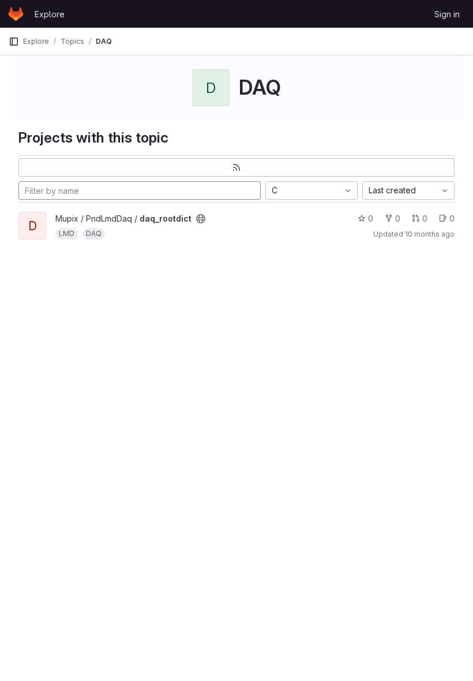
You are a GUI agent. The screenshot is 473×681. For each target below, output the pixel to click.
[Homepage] (15, 14)
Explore (50, 14)
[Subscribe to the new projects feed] (236, 167)
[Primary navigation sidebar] (14, 41)
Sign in (447, 14)
